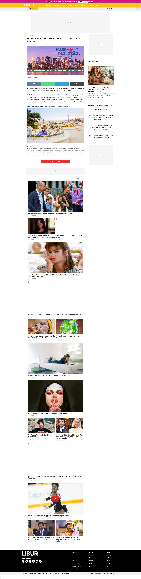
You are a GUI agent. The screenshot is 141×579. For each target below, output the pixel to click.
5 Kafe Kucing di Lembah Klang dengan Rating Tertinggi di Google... (100, 88)
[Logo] (29, 5)
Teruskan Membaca (55, 161)
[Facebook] (104, 9)
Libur (28, 35)
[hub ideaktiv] (116, 4)
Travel (32, 35)
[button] (111, 5)
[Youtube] (111, 9)
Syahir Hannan (97, 109)
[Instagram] (106, 9)
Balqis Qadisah (91, 91)
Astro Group (113, 573)
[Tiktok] (109, 9)
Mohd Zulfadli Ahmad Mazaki (34, 44)
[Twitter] (108, 9)
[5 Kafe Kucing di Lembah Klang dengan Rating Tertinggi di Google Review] (101, 75)
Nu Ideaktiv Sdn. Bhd (101, 573)
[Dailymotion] (113, 9)
